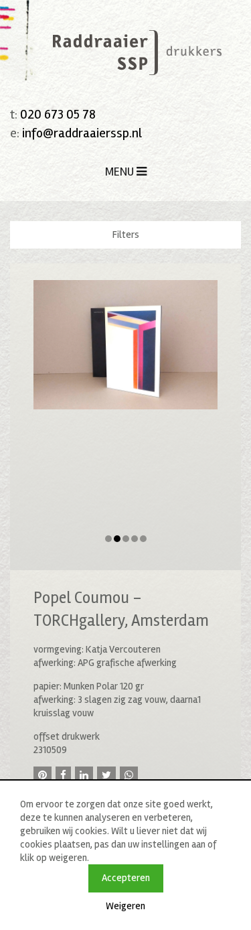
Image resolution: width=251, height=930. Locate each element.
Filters (125, 234)
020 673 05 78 (58, 114)
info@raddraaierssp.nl (82, 133)
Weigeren (125, 906)
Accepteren (126, 878)
